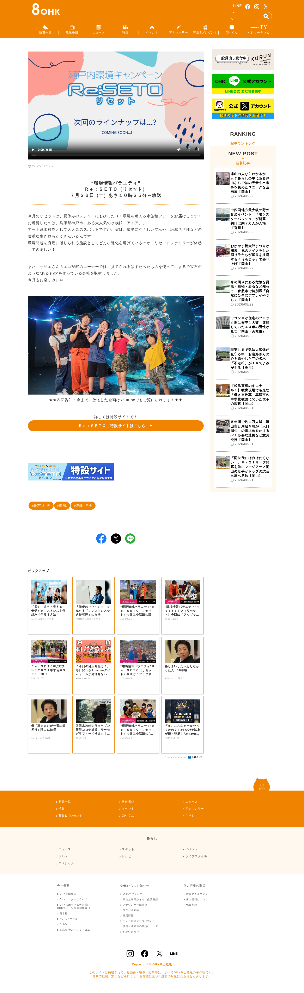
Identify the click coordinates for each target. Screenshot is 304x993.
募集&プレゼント (71, 815)
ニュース (191, 801)
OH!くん (128, 815)
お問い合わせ (131, 931)
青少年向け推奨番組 (140, 899)
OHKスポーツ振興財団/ (73, 906)
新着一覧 (65, 801)
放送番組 (128, 801)
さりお (190, 815)
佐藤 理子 (83, 505)
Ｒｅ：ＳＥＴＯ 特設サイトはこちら (112, 426)
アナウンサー (194, 808)
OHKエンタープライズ (73, 899)
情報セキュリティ (197, 893)
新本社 (64, 913)
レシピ (126, 856)
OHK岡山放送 (68, 893)
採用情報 (128, 915)
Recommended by (176, 757)
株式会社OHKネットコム (75, 929)
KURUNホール (69, 918)
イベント (128, 808)
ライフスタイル (196, 856)
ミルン (64, 924)
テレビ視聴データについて (139, 920)
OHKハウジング (132, 893)
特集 (62, 808)
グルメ (63, 856)
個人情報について (197, 899)
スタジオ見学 (131, 910)
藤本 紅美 (41, 505)
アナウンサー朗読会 (135, 904)
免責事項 (191, 904)
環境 (63, 505)
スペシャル (66, 863)
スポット (128, 849)
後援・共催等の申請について (140, 926)
